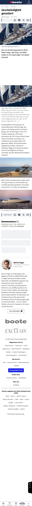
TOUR (27, 399)
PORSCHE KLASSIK (22, 406)
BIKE (21, 399)
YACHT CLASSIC (21, 396)
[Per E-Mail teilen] (28, 20)
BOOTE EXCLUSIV (8, 399)
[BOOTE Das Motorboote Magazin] (17, 2)
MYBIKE (11, 402)
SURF (16, 399)
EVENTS (22, 409)
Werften (13, 7)
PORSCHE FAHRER (13, 409)
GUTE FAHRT (19, 402)
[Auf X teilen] (23, 20)
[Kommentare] (30, 487)
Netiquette (20, 226)
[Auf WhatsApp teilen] (15, 20)
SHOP (7, 396)
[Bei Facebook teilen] (19, 20)
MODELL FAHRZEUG (9, 406)
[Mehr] (30, 490)
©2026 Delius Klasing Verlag (15, 414)
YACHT (13, 396)
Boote (7, 7)
